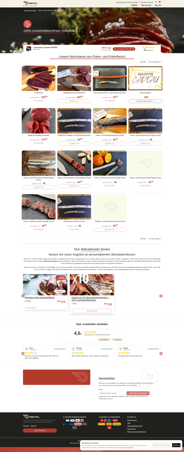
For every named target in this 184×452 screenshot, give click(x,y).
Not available (39, 100)
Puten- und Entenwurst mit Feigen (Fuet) (145, 135)
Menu (134, 5)
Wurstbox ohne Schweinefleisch (40, 297)
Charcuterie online (30, 10)
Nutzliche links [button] (132, 420)
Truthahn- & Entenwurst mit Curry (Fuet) (110, 221)
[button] (23, 296)
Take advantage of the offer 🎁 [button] (124, 49)
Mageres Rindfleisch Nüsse (38, 135)
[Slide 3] (95, 364)
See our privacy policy (127, 447)
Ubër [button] (129, 423)
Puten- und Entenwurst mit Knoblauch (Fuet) (74, 178)
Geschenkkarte (145, 93)
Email (101, 389)
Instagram (33, 426)
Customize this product (144, 101)
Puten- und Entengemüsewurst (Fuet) (110, 135)
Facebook (26, 426)
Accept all (176, 445)
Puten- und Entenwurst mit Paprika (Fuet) (145, 178)
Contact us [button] (41, 430)
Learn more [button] (36, 49)
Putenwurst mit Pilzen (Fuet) (74, 221)
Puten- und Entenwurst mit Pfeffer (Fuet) (39, 221)
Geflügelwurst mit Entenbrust (74, 93)
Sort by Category (154, 62)
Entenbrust (39, 93)
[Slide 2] (92, 364)
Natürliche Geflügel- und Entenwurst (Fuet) (74, 135)
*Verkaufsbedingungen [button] (134, 426)
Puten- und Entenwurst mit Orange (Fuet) (109, 178)
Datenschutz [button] (131, 429)
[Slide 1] (92, 320)
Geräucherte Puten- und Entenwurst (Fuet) (110, 93)
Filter (144, 62)
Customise (166, 445)
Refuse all (157, 445)
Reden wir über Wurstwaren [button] (136, 432)
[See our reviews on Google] (145, 49)
